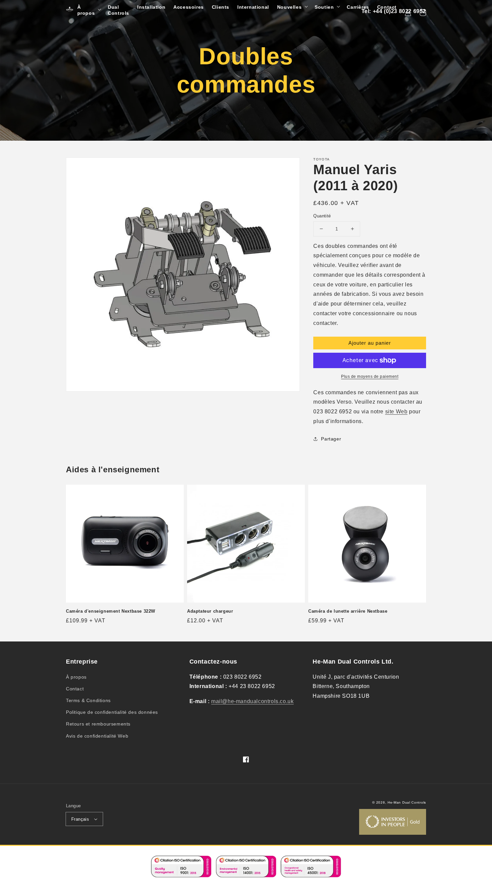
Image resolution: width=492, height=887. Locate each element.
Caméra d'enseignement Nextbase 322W (110, 611)
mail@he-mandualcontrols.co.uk (252, 701)
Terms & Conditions (88, 700)
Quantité (322, 215)
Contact (75, 688)
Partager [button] (331, 438)
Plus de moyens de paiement (369, 376)
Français (80, 819)
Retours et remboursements (98, 724)
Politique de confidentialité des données (112, 712)
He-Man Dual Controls (407, 802)
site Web (396, 411)
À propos (76, 677)
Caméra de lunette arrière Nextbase (347, 611)
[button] (88, 10)
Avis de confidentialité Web (97, 736)
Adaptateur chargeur (210, 611)
